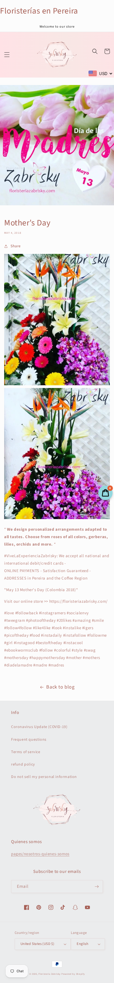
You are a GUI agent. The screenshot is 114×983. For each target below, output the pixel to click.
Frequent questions (28, 739)
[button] (7, 55)
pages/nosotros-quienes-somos (40, 854)
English (82, 943)
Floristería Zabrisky (49, 974)
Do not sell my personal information (44, 777)
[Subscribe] (96, 886)
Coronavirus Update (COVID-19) (39, 727)
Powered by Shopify (73, 974)
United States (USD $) (37, 943)
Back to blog (60, 687)
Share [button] (16, 246)
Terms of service (25, 752)
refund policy (23, 764)
